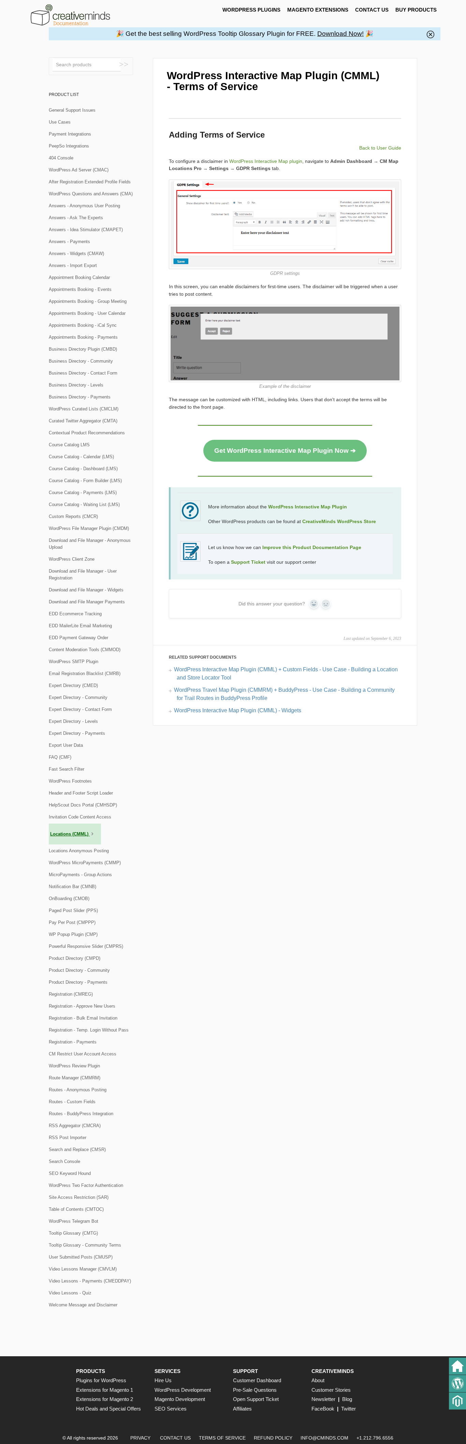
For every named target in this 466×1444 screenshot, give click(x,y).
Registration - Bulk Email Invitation (83, 1018)
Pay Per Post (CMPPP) (72, 922)
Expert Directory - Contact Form (80, 709)
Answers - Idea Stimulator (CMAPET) (86, 229)
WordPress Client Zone (71, 559)
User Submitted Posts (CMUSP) (81, 1257)
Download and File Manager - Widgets (86, 589)
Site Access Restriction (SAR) (78, 1197)
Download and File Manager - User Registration (83, 574)
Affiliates (242, 1409)
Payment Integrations (70, 134)
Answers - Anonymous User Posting (84, 205)
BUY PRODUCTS (416, 10)
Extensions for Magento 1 (104, 1390)
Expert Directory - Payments (77, 733)
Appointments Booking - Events (80, 289)
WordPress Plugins (251, 10)
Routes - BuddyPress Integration (81, 1113)
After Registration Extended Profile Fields (90, 181)
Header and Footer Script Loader (81, 793)
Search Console (64, 1161)
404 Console (61, 157)
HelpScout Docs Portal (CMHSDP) (83, 805)
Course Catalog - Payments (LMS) (83, 492)
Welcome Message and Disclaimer (83, 1304)
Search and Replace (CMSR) (77, 1149)
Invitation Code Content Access (80, 816)
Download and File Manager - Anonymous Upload (90, 544)
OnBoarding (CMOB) (69, 898)
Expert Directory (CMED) (73, 685)
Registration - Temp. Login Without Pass (89, 1030)
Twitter (348, 1409)
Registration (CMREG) (71, 994)
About (317, 1380)
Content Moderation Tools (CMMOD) (84, 649)
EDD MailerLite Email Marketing (80, 625)
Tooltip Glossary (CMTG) (73, 1233)
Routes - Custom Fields (72, 1101)
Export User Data (66, 745)
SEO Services (171, 1409)
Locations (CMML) (70, 834)
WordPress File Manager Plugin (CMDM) (89, 528)
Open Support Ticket (256, 1399)
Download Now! (340, 33)
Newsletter (323, 1399)
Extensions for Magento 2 (104, 1399)
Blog (347, 1399)
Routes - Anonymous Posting (77, 1089)
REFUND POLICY (273, 1438)
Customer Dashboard (257, 1380)
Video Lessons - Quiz (70, 1292)
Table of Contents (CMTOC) (76, 1209)
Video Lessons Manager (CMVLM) (83, 1269)
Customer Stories (331, 1390)
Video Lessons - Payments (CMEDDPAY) (90, 1281)
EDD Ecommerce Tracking (75, 613)
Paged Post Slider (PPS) (73, 910)
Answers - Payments (69, 241)
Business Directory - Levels (76, 385)
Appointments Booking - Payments (83, 337)
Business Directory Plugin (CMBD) (83, 349)
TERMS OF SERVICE (222, 1438)
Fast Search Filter (66, 769)
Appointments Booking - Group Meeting (88, 301)
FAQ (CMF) (60, 757)
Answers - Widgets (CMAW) (76, 253)
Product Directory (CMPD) (74, 958)
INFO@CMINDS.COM (324, 1438)
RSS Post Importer (67, 1137)
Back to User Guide (380, 148)
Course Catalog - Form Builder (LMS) (85, 480)
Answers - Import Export (73, 265)
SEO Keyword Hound (70, 1173)
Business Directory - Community (81, 361)
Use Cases (60, 122)
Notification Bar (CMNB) (72, 886)
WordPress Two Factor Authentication (86, 1185)
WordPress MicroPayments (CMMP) (85, 862)
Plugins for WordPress (101, 1380)
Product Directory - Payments (78, 982)
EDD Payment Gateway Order (78, 637)
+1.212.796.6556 (374, 1438)
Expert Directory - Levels (73, 721)
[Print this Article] (395, 73)
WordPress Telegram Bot (73, 1221)
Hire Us (163, 1380)
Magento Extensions (317, 10)
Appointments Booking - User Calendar (87, 313)
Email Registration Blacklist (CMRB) (84, 673)
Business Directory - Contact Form (83, 373)
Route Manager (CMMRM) (74, 1077)
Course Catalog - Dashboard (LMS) (83, 468)
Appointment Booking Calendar (79, 277)
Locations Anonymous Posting (79, 850)
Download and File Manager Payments (87, 601)
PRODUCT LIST (64, 94)
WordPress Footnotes (70, 781)
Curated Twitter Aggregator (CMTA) (83, 420)
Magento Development (180, 1399)
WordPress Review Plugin (74, 1065)
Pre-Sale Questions (255, 1390)
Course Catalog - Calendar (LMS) (81, 456)
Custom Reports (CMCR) (73, 516)
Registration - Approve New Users (82, 1006)
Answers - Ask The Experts (76, 217)
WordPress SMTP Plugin (73, 661)
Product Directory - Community (79, 970)
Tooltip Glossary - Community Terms (85, 1245)
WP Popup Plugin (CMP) (73, 934)
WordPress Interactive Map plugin (265, 161)
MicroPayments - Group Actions (80, 874)
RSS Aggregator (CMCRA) (75, 1125)
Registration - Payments (73, 1042)
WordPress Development (183, 1390)
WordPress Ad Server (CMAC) (78, 169)
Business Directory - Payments (80, 396)
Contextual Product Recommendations (87, 432)
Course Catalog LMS (69, 444)
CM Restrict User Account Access (82, 1053)
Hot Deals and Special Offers (108, 1409)
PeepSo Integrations (69, 146)
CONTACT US (372, 10)
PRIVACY (140, 1438)
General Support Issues (72, 110)
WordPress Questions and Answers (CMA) (91, 193)
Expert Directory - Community (78, 697)
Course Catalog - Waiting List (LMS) (84, 504)
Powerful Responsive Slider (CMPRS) (86, 946)
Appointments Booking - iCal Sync (83, 325)
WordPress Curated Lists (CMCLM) (83, 408)
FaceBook (322, 1409)
